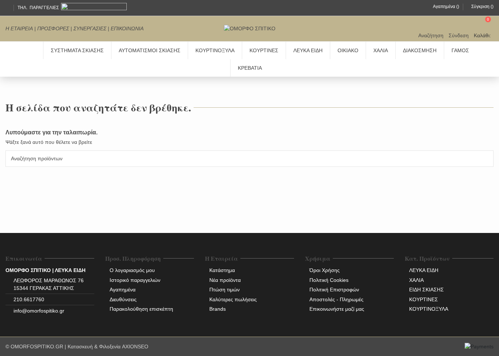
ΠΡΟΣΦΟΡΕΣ (53, 28)
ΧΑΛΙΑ (416, 280)
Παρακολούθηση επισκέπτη (141, 309)
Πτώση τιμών (224, 289)
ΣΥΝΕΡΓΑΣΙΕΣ (89, 28)
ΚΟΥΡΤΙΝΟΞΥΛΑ (428, 309)
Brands (217, 309)
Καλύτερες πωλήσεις (233, 299)
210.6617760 (29, 299)
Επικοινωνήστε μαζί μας (336, 309)
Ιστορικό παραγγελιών (135, 280)
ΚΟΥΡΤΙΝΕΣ (423, 299)
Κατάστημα (222, 270)
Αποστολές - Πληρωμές (336, 299)
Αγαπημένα (123, 289)
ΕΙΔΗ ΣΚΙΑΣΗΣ (426, 289)
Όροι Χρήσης (324, 270)
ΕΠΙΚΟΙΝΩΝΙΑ (127, 28)
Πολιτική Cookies (328, 280)
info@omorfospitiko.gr (39, 311)
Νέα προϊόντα (225, 280)
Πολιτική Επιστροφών (334, 289)
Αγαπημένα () (446, 6)
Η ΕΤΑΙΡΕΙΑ (19, 28)
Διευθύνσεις (123, 299)
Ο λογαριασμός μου (132, 270)
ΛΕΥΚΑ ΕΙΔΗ (423, 270)
